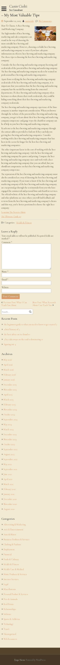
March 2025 (8, 399)
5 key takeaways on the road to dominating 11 (23, 339)
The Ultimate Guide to (11, 216)
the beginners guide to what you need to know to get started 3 (30, 324)
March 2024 (9, 429)
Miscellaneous (10, 589)
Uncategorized (10, 634)
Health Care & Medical (14, 569)
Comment (7, 242)
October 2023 (9, 444)
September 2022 (10, 459)
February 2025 (10, 404)
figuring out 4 (10, 344)
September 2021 (10, 469)
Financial (8, 554)
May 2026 (8, 359)
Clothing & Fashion (12, 544)
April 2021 (8, 479)
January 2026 (9, 379)
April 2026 (8, 364)
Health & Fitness (24, 222)
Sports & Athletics (12, 619)
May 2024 (8, 424)
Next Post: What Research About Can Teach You (44, 304)
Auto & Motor (10, 534)
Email (5, 279)
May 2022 (8, 464)
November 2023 (10, 439)
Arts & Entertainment (13, 529)
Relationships (10, 609)
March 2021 (8, 484)
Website (5, 287)
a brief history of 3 (12, 329)
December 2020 (10, 499)
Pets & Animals (11, 599)
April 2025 (8, 394)
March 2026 (8, 369)
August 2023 (9, 454)
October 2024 (9, 414)
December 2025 (10, 384)
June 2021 (8, 474)
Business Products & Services (16, 539)
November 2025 (10, 389)
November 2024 (10, 409)
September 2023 (10, 449)
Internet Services (11, 579)
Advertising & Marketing (15, 524)
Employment (9, 549)
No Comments (45, 21)
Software (7, 614)
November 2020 (10, 504)
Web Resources (10, 639)
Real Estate (9, 604)
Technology (8, 624)
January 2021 (9, 494)
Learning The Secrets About (13, 212)
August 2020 (9, 509)
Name (5, 271)
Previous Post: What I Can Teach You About (14, 304)
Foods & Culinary (11, 559)
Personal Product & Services (16, 594)
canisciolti (29, 21)
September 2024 (10, 419)
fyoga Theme (20, 660)
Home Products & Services (15, 574)
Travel (6, 629)
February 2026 (10, 374)
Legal (6, 584)
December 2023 (10, 434)
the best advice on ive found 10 (17, 334)
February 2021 (10, 489)
